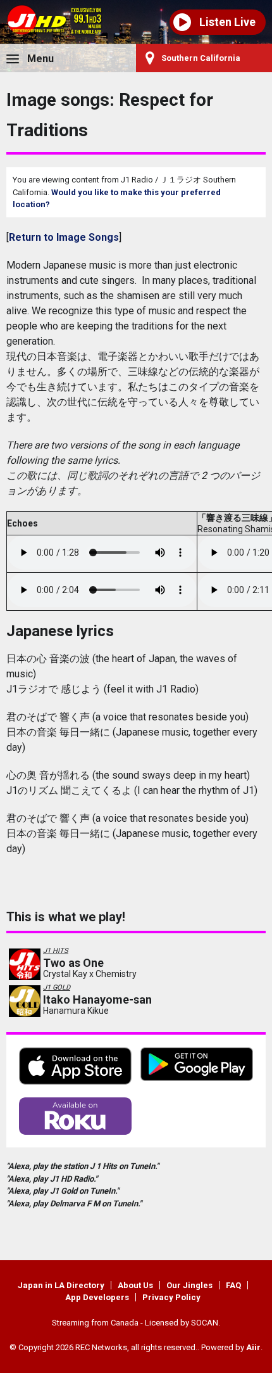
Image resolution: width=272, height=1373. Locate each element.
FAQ (233, 1285)
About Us (135, 1285)
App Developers (97, 1297)
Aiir (253, 1347)
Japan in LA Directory (61, 1285)
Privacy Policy (171, 1297)
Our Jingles (189, 1285)
